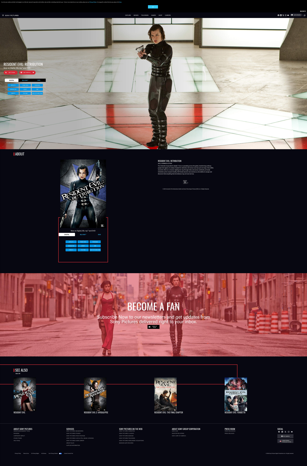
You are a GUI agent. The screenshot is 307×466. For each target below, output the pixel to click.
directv (13, 93)
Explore (128, 15)
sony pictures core (37, 93)
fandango (37, 85)
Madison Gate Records (126, 443)
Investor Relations (178, 433)
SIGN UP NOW (154, 327)
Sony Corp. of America (179, 436)
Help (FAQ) (17, 440)
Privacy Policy (18, 453)
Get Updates (297, 15)
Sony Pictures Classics (126, 433)
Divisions (16, 433)
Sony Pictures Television (127, 438)
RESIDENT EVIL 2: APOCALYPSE (96, 412)
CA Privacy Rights (35, 453)
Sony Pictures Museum (126, 436)
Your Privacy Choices (53, 453)
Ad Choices (43, 453)
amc (37, 89)
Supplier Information (73, 445)
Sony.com (175, 431)
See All (18, 373)
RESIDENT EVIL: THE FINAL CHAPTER (168, 412)
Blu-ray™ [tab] (25, 80)
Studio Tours (18, 438)
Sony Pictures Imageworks (74, 431)
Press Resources (230, 431)
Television (144, 15)
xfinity (25, 89)
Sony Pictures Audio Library (75, 440)
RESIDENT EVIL (19, 412)
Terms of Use (26, 453)
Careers (168, 15)
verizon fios (13, 89)
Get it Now (12, 72)
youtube (25, 93)
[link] (303, 11)
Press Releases (229, 433)
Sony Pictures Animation (127, 431)
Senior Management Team (22, 431)
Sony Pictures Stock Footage (75, 436)
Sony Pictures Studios (73, 433)
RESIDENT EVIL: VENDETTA (235, 412)
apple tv (13, 85)
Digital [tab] (11, 80)
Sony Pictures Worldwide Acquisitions (131, 440)
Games (153, 15)
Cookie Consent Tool (68, 453)
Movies (136, 15)
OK (153, 7)
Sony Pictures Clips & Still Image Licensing (80, 438)
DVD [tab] (38, 80)
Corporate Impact (19, 436)
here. (120, 2)
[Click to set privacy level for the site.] (61, 453)
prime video (25, 85)
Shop (160, 15)
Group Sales (70, 443)
